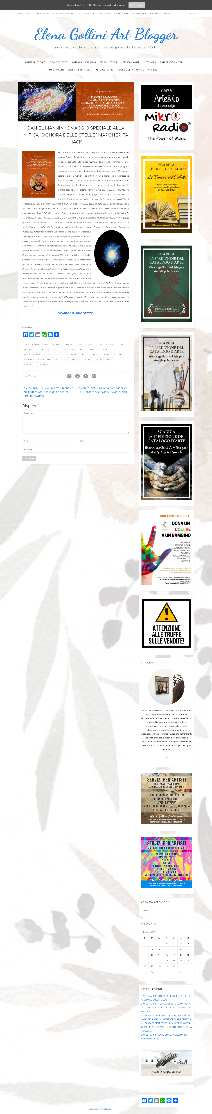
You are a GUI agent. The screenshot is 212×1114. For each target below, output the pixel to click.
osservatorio (71, 355)
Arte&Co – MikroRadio (63, 13)
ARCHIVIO (153, 70)
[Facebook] (190, 13)
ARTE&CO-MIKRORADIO (84, 62)
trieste (109, 360)
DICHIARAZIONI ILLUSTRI (80, 70)
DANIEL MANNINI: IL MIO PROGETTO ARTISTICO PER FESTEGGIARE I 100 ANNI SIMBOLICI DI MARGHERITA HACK (48, 392)
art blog (36, 345)
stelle (75, 360)
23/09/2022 (30, 375)
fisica (52, 350)
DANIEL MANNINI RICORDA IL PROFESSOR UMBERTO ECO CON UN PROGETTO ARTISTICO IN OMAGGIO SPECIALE (166, 1007)
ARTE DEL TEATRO (105, 70)
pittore (84, 355)
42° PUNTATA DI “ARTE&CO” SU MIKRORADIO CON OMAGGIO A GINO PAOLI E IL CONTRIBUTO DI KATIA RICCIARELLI (166, 1027)
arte (46, 345)
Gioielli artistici (42, 13)
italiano (92, 350)
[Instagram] (193, 13)
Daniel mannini (106, 345)
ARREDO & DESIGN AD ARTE (130, 70)
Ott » (181, 972)
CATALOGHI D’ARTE (59, 62)
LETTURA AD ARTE (131, 62)
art (25, 345)
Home (20, 13)
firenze (42, 350)
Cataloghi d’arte (121, 13)
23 (174, 960)
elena (120, 345)
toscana (86, 360)
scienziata (29, 360)
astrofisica (68, 345)
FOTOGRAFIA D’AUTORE (172, 62)
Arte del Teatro (140, 13)
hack (73, 350)
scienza (118, 355)
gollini (63, 350)
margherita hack (32, 355)
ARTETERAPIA (150, 62)
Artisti (29, 13)
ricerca (107, 355)
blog (80, 345)
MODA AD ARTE (56, 70)
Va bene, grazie (137, 5)
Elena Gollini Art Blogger (106, 34)
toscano (98, 360)
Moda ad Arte (104, 13)
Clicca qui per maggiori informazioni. (109, 5)
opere (57, 355)
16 (174, 955)
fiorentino (29, 350)
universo (43, 365)
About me (154, 13)
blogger (91, 345)
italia (82, 350)
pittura (95, 355)
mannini (104, 350)
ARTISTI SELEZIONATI (35, 62)
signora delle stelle (47, 360)
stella (65, 360)
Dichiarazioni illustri (86, 13)
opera (47, 355)
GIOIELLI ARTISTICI (109, 62)
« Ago (152, 972)
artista (56, 345)
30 (174, 966)
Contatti (166, 13)
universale (29, 365)
